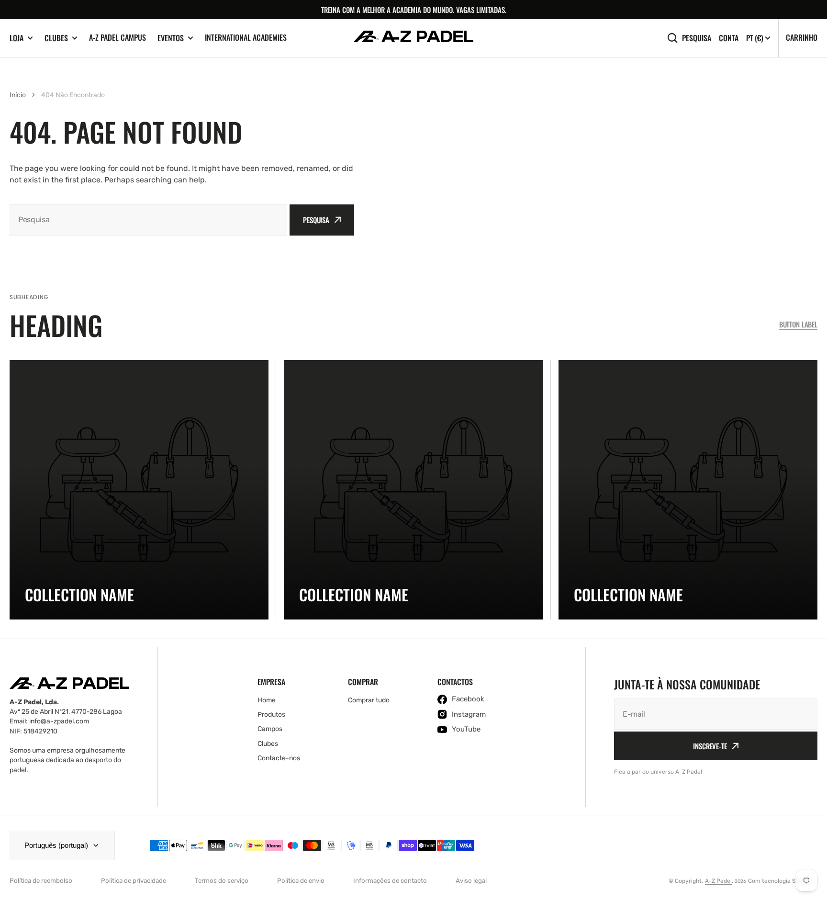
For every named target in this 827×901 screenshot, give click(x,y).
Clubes (56, 38)
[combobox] (148, 220)
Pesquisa (696, 37)
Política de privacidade (133, 880)
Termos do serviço (221, 880)
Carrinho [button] (801, 37)
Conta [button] (728, 38)
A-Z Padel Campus (117, 37)
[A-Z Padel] (413, 38)
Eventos (170, 38)
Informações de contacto (390, 880)
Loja (16, 38)
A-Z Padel (718, 881)
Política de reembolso (41, 880)
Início (18, 95)
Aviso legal (471, 880)
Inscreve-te (709, 746)
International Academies (246, 37)
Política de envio (300, 880)
